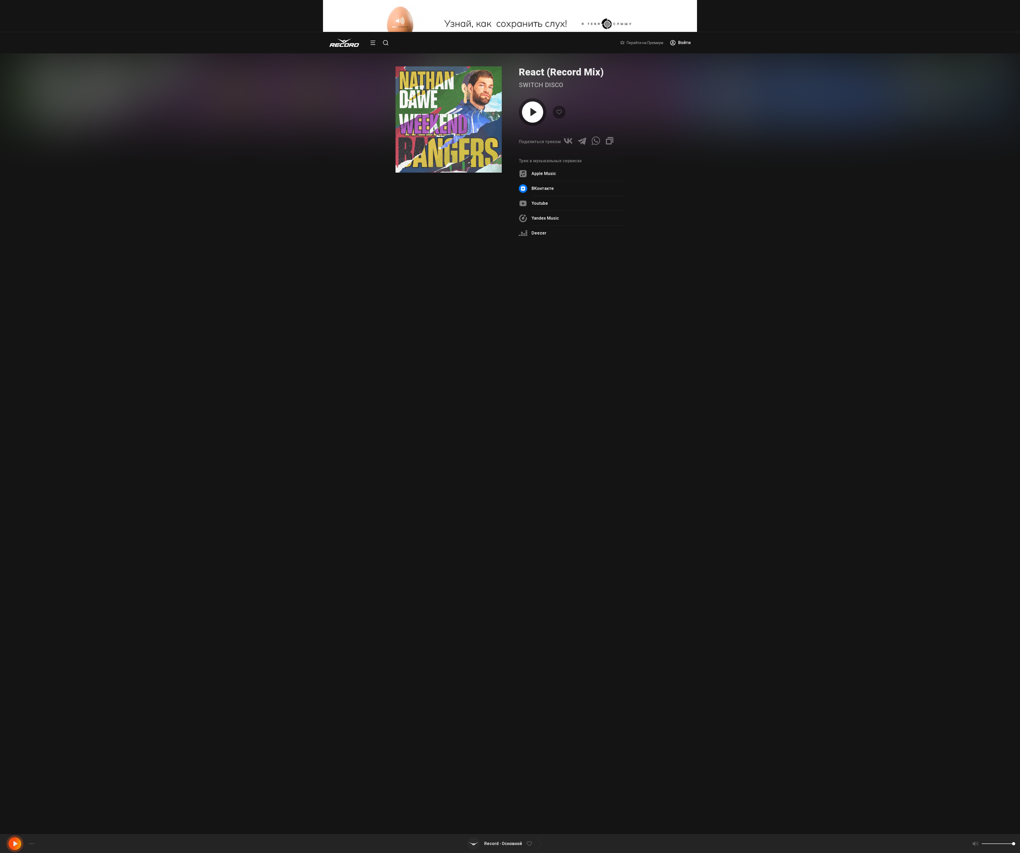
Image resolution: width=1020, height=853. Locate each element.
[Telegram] (582, 140)
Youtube (540, 203)
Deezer (539, 233)
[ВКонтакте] (568, 140)
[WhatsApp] (595, 140)
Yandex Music (545, 218)
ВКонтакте (543, 188)
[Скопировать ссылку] (609, 140)
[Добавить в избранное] (529, 844)
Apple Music (544, 173)
